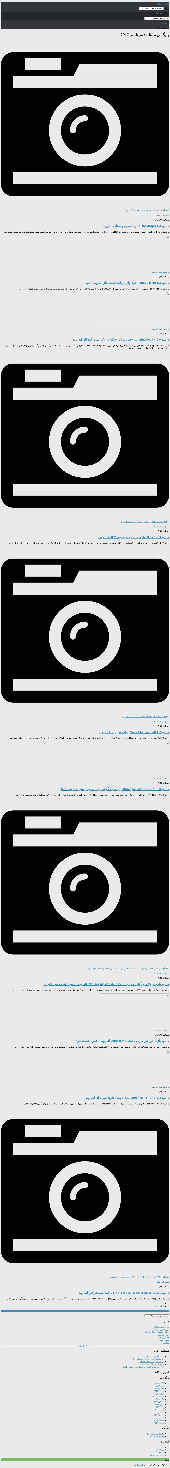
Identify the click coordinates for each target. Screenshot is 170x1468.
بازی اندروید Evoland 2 (154, 1356)
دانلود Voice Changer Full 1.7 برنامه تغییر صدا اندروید (134, 732)
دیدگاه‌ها (158, 1452)
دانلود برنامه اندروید (160, 271)
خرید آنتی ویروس (85, 1345)
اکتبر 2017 (159, 1393)
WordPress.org (157, 1455)
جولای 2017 (159, 1401)
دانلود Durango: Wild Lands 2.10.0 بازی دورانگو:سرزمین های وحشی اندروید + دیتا (115, 789)
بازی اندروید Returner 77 (153, 1364)
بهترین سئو (164, 1340)
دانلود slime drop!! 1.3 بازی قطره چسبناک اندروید (136, 226)
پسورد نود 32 (163, 1334)
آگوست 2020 (158, 1383)
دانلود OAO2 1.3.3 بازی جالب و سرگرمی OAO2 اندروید (133, 537)
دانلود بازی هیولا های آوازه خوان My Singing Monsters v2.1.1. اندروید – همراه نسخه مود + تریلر (106, 984)
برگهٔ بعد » (159, 1306)
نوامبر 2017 (159, 1391)
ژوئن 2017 (159, 1404)
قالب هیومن (138, 1464)
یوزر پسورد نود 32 (161, 1329)
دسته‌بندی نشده (162, 215)
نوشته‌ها (158, 1449)
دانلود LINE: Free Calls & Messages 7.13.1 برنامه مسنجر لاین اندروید (123, 1293)
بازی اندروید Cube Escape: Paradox (148, 1359)
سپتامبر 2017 (158, 1396)
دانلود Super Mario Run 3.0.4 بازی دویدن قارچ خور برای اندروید (127, 1098)
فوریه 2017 (159, 1415)
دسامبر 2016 (158, 1420)
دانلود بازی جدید (162, 3)
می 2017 (160, 1407)
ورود (162, 1447)
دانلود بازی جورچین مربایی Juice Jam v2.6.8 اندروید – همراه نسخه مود (122, 1041)
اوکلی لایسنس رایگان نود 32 (157, 1332)
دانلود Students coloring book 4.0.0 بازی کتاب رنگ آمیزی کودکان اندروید (121, 339)
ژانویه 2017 (159, 1417)
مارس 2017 (158, 1412)
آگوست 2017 (158, 1399)
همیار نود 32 (164, 1337)
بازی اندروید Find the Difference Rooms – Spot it (142, 1367)
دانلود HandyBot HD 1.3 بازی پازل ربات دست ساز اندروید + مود (127, 283)
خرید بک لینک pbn (161, 1326)
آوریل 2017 (159, 1409)
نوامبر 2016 (159, 1423)
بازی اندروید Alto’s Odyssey (152, 1361)
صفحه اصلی (158, 13)
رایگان (166, 1342)
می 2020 (160, 1385)
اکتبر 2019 (159, 1388)
